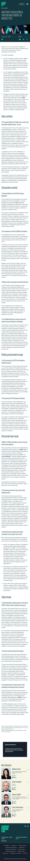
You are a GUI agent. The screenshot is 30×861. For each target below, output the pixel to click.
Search (21, 4)
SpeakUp (3, 840)
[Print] (2, 39)
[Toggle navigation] (27, 4)
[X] (27, 39)
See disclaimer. (9, 751)
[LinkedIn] (23, 39)
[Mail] (19, 39)
